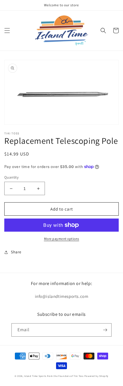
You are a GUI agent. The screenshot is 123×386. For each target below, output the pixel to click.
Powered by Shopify (96, 375)
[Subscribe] (105, 330)
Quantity (11, 177)
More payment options (61, 239)
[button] (7, 30)
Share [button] (16, 251)
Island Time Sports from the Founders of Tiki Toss (53, 375)
